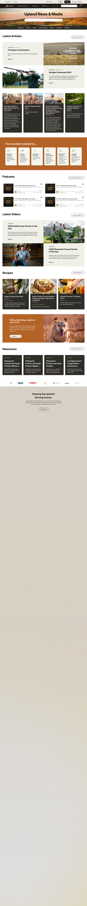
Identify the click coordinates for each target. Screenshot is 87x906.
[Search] (61, 20)
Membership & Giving (23, 6)
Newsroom (59, 27)
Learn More (14, 336)
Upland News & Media (56, 6)
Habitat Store (8, 1)
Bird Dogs (67, 27)
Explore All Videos (77, 215)
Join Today (42, 409)
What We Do (44, 6)
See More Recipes (77, 272)
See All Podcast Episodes (75, 177)
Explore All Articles (77, 37)
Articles (28, 27)
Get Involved (35, 6)
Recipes (52, 27)
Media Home (21, 27)
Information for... (49, 1)
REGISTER (80, 1)
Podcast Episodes (43, 27)
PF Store (15, 1)
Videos (34, 27)
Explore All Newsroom (76, 348)
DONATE (67, 1)
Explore (10, 59)
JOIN (60, 1)
